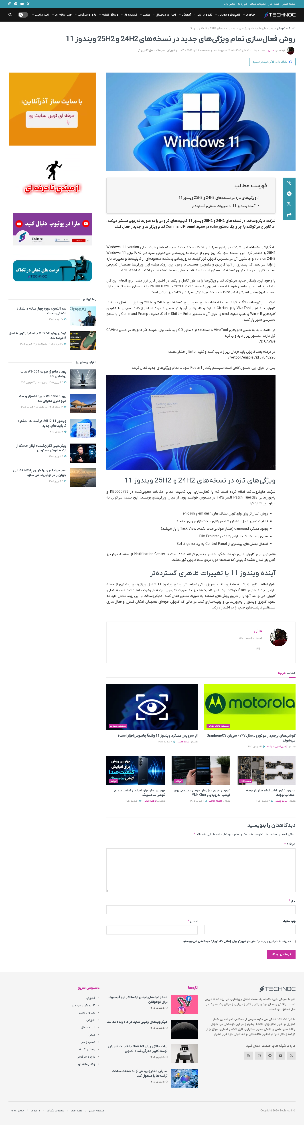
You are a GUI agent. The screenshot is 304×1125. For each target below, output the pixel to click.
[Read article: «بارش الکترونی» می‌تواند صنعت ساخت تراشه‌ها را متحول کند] (184, 1078)
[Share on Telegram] (289, 193)
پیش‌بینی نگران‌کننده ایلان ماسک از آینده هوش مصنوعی (41, 448)
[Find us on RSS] (248, 1056)
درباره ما (242, 4)
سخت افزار (245, 781)
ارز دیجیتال (88, 1027)
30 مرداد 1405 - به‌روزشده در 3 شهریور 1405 (42, 344)
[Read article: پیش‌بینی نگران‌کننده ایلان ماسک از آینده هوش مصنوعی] (83, 453)
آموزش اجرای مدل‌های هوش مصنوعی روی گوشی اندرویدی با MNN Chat (202, 793)
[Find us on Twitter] (291, 1056)
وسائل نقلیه (110, 15)
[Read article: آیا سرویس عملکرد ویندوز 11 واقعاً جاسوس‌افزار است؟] (152, 707)
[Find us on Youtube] (280, 1056)
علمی (146, 15)
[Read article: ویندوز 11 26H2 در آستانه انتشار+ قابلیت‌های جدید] (83, 428)
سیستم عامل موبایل (218, 726)
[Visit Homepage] (280, 15)
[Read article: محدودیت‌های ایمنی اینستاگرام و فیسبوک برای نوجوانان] (184, 1004)
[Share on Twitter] (289, 204)
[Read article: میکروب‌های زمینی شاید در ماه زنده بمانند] (184, 1029)
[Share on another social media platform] (289, 215)
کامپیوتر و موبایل (229, 15)
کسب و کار (130, 15)
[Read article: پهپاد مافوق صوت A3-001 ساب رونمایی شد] (83, 379)
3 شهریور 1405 (263, 801)
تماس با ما (229, 4)
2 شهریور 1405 (56, 431)
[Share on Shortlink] (289, 183)
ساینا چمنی (183, 741)
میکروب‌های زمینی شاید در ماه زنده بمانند (137, 1022)
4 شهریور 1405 (254, 746)
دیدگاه (290, 844)
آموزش (186, 15)
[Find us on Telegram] (270, 1056)
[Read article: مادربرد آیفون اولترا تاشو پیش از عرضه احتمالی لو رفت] (266, 770)
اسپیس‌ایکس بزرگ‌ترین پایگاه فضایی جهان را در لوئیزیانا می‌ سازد (39, 472)
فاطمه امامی (215, 801)
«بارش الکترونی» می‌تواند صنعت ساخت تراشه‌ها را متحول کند (140, 1073)
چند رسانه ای (63, 15)
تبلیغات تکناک (258, 4)
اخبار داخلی (42, 15)
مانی (271, 50)
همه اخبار (273, 4)
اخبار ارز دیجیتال (166, 15)
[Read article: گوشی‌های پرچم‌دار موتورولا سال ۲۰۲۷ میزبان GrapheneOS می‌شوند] (250, 707)
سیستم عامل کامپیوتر (151, 50)
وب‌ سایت (289, 921)
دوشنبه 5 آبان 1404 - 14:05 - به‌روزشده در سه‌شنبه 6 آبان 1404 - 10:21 (219, 50)
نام (292, 900)
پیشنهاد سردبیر (118, 726)
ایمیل (192, 921)
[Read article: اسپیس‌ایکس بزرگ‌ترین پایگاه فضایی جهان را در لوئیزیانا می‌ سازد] (83, 477)
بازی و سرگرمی (87, 15)
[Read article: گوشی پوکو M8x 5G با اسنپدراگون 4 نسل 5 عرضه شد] (83, 340)
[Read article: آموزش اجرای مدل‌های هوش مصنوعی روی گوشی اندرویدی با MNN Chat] (201, 770)
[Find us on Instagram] (259, 1056)
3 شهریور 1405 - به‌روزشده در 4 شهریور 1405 (42, 382)
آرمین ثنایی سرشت (277, 746)
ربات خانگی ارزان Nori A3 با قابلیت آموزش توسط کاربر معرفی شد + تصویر (138, 1048)
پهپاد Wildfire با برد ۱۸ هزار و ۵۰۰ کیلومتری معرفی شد (42, 398)
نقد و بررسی (204, 15)
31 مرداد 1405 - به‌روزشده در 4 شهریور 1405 (42, 407)
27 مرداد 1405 (56, 319)
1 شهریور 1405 (197, 801)
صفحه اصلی (289, 4)
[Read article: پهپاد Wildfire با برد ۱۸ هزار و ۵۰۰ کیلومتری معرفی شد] (83, 403)
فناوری (250, 15)
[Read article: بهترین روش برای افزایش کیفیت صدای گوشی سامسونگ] (135, 770)
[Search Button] (10, 15)
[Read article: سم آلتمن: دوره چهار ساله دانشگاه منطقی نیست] (83, 316)
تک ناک (292, 28)
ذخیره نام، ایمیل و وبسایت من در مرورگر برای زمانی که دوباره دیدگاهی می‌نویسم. (237, 941)
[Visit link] (52, 109)
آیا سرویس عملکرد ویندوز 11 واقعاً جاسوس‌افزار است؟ (158, 736)
